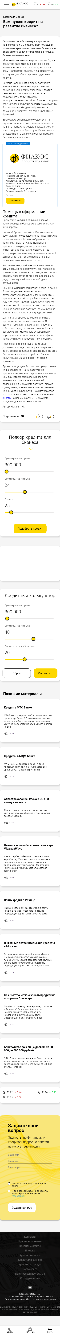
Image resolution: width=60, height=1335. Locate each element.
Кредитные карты (30, 1245)
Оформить (15, 201)
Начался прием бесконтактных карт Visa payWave (28, 847)
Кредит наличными (30, 1241)
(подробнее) (18, 1196)
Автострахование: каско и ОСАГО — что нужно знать (28, 800)
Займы (10, 1332)
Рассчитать (45, 673)
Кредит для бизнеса (30, 1259)
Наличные (30, 1332)
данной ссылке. (30, 1312)
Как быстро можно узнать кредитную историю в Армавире (29, 996)
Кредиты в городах (30, 1264)
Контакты (30, 1236)
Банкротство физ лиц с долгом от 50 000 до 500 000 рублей (28, 1048)
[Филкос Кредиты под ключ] (19, 4)
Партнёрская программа (30, 1273)
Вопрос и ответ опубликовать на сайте (29, 1184)
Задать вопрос (22, 1207)
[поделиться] (21, 416)
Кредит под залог (30, 1255)
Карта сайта (30, 1269)
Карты (50, 1332)
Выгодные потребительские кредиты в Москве (29, 944)
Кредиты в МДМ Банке (19, 756)
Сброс (17, 673)
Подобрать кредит (30, 528)
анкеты (7, 398)
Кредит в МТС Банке (18, 707)
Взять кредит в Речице (19, 900)
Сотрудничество (30, 1278)
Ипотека (30, 1250)
